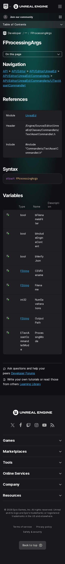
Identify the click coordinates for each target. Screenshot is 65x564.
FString (24, 270)
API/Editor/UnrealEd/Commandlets (26, 76)
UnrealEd (30, 115)
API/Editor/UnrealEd (43, 71)
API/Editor (19, 71)
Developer (14, 33)
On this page (13, 54)
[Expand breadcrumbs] (26, 33)
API (5, 71)
